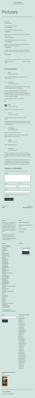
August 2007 (21, 362)
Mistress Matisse (5, 259)
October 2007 (21, 359)
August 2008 (21, 344)
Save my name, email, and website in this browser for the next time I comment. (17, 195)
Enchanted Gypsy (5, 283)
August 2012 (21, 319)
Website (6, 189)
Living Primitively (5, 295)
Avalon (3, 251)
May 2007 (20, 366)
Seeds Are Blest (5, 296)
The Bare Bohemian (5, 275)
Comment (6, 173)
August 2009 (21, 333)
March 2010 (21, 327)
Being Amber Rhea (5, 267)
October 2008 (21, 341)
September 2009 (22, 331)
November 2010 (21, 324)
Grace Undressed (5, 263)
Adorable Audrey (5, 266)
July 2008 (20, 346)
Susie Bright (4, 249)
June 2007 (20, 365)
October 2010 (21, 325)
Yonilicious (4, 274)
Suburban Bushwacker (6, 305)
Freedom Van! (4, 279)
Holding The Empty (5, 276)
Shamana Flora (5, 304)
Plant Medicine (21, 231)
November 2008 (21, 340)
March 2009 (21, 337)
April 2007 (20, 368)
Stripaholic (4, 257)
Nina (9, 72)
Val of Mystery (4, 247)
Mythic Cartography (5, 307)
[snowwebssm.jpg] (8, 23)
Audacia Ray (4, 258)
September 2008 (22, 343)
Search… (3, 314)
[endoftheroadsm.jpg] (8, 37)
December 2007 (21, 356)
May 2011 (20, 321)
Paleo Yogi (4, 299)
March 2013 (21, 316)
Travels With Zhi (5, 280)
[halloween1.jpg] (7, 47)
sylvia (9, 104)
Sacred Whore (4, 261)
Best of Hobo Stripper (22, 228)
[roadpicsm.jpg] (7, 31)
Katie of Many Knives (6, 245)
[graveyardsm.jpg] (8, 41)
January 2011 (21, 322)
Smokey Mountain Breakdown (7, 303)
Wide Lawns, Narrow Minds (7, 272)
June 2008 (20, 347)
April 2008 (20, 350)
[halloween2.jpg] (7, 54)
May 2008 (20, 349)
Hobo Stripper (18, 2)
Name (5, 183)
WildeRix (3, 300)
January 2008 (21, 355)
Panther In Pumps (5, 254)
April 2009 (20, 336)
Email (19, 183)
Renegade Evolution (5, 270)
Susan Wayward (5, 262)
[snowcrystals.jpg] (8, 27)
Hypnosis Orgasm (12, 311)
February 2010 (21, 328)
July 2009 (20, 334)
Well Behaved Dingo (5, 282)
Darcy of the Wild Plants (6, 246)
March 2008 (21, 352)
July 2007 (20, 363)
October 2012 (21, 318)
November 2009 (21, 330)
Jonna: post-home (5, 288)
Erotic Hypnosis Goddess (6, 309)
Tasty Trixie (4, 271)
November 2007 (21, 358)
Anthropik (4, 301)
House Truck (4, 284)
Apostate (3, 297)
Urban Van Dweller (5, 278)
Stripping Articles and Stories (24, 222)
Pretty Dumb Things (5, 255)
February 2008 (21, 353)
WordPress (11, 393)
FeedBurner (28, 254)
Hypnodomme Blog (5, 311)
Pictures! (29, 61)
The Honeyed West (5, 253)
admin (6, 62)
